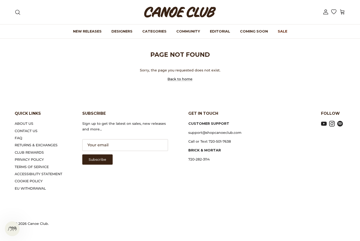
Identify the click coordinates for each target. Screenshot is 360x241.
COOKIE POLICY (29, 181)
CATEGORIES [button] (154, 31)
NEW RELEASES (87, 31)
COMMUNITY (188, 31)
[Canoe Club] (180, 12)
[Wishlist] (333, 12)
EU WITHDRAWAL (30, 188)
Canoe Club (38, 223)
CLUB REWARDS (29, 152)
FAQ (18, 138)
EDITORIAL (220, 31)
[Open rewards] (12, 228)
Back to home (180, 79)
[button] (326, 12)
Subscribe (97, 159)
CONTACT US (26, 131)
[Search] (18, 12)
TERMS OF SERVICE (32, 167)
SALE (282, 31)
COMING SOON (254, 31)
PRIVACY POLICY (29, 159)
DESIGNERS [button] (121, 31)
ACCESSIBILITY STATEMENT (38, 174)
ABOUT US (24, 123)
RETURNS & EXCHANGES (36, 145)
